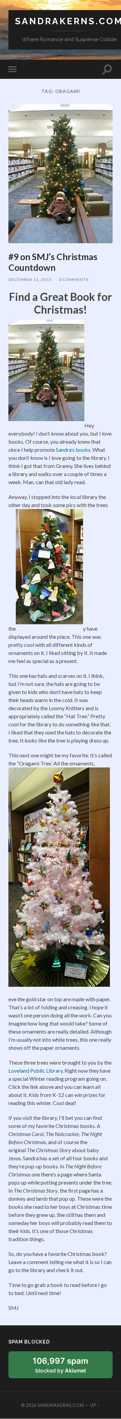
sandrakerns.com (61, 1405)
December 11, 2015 (30, 279)
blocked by (68, 1367)
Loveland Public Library (35, 1070)
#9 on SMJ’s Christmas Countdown (52, 262)
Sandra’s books (73, 449)
